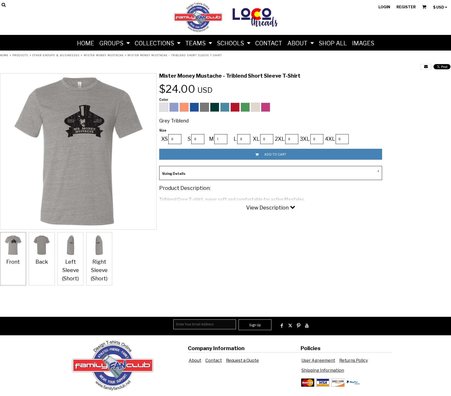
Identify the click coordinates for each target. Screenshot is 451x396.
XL (256, 139)
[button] (114, 43)
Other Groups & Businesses (56, 55)
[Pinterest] (298, 325)
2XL (280, 139)
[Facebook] (282, 325)
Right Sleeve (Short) (99, 270)
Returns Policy (353, 360)
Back (41, 262)
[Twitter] (290, 325)
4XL (330, 139)
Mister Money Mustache (104, 55)
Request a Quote (242, 360)
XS (164, 139)
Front (13, 262)
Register (406, 7)
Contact (213, 360)
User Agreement (318, 360)
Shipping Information (322, 370)
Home (4, 55)
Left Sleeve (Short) (70, 270)
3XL (305, 139)
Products (20, 55)
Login (384, 7)
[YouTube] (307, 325)
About (195, 360)
